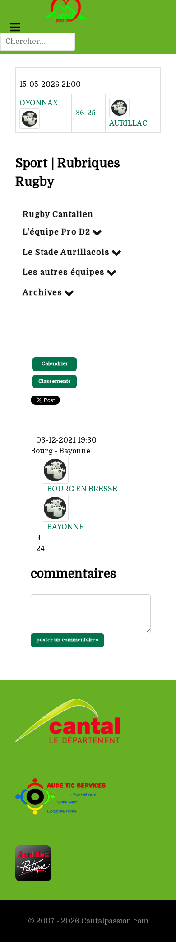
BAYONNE (65, 527)
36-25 (85, 113)
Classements (54, 381)
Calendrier (55, 364)
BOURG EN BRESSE (82, 489)
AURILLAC (128, 123)
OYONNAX (38, 103)
